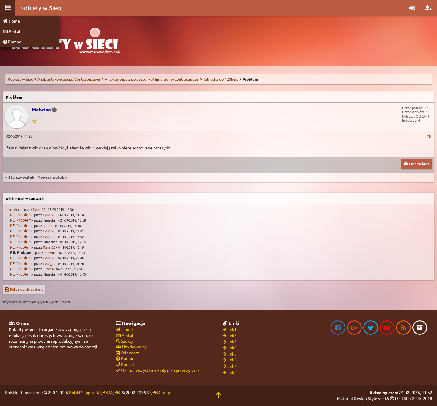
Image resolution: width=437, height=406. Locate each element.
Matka (47, 225)
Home (14, 20)
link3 (232, 341)
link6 (232, 359)
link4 (232, 347)
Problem (13, 209)
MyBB (114, 392)
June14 (48, 268)
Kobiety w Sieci (21, 79)
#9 (429, 136)
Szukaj (126, 341)
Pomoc (14, 41)
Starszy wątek (21, 177)
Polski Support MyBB (88, 392)
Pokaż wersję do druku (26, 289)
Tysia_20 (39, 209)
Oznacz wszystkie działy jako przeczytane (159, 370)
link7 (232, 366)
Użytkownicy (134, 346)
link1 (232, 329)
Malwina (50, 252)
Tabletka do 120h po (221, 79)
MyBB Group (158, 392)
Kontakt (128, 364)
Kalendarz (129, 352)
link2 (232, 335)
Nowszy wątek (50, 177)
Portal (14, 31)
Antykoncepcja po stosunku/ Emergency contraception (152, 79)
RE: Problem (21, 214)
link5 (232, 353)
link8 (232, 372)
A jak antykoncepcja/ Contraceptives (69, 79)
